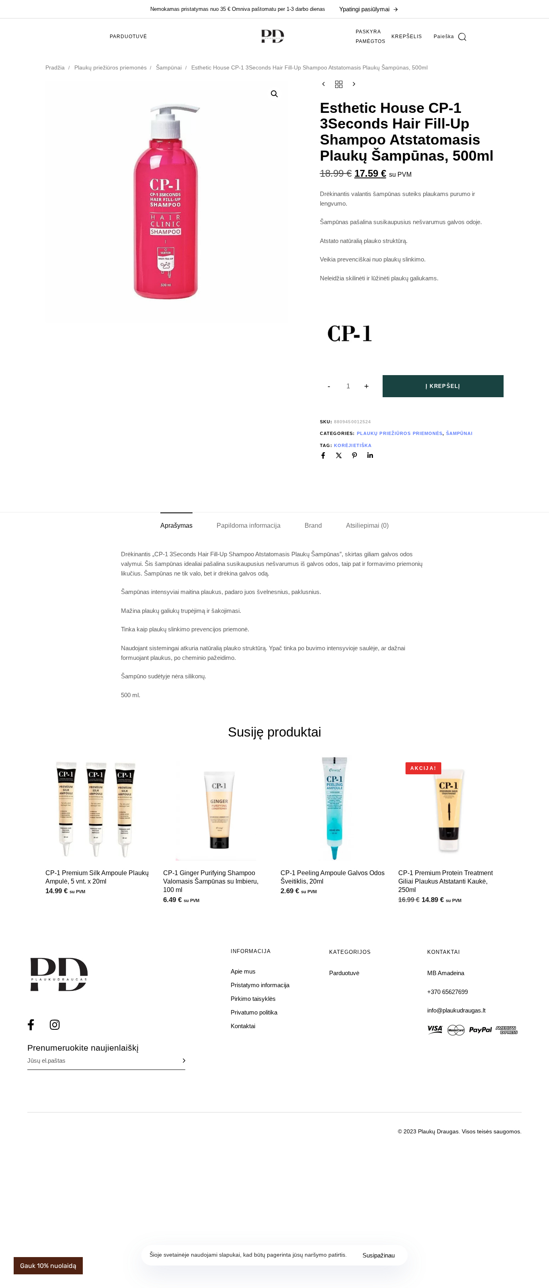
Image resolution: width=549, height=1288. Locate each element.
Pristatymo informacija (260, 985)
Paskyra (368, 32)
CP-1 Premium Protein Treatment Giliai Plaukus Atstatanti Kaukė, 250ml (445, 882)
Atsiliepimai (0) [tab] (367, 525)
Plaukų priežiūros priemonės (110, 68)
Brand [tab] (313, 525)
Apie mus (243, 971)
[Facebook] (323, 455)
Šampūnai (169, 68)
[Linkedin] (370, 455)
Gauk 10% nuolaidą (48, 1266)
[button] (450, 36)
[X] (339, 455)
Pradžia (55, 68)
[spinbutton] (348, 386)
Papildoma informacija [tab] (249, 525)
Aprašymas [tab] (176, 525)
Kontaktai (243, 1026)
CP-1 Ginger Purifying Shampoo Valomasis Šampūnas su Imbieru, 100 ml (210, 882)
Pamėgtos (370, 41)
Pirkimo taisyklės (253, 998)
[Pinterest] (354, 455)
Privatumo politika (254, 1012)
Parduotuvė (128, 36)
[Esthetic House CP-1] (350, 334)
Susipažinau (379, 1255)
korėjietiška (353, 445)
